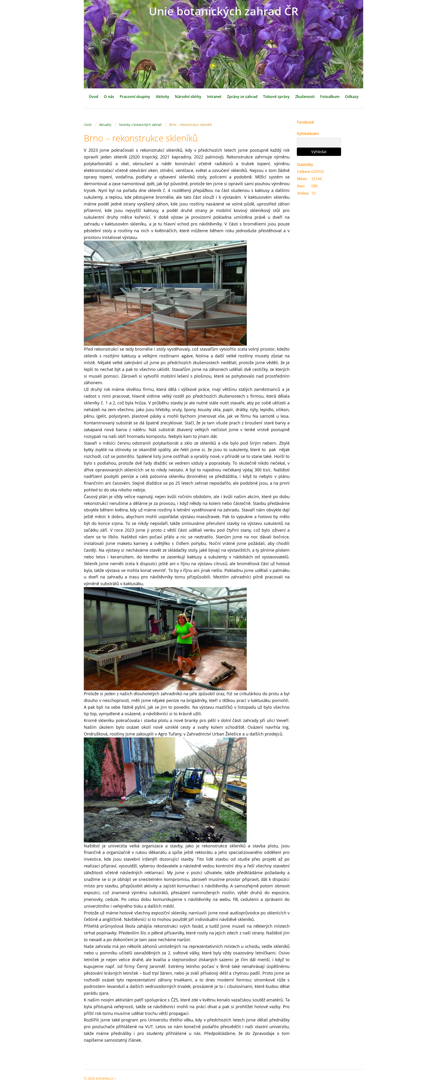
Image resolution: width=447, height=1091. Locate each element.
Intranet (214, 96)
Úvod (93, 96)
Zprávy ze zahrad (242, 96)
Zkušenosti (305, 96)
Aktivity (162, 96)
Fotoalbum (329, 96)
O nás (109, 96)
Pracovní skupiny (135, 96)
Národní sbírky (188, 96)
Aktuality (105, 124)
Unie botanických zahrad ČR (223, 11)
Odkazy (352, 96)
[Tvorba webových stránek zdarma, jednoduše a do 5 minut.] (115, 1079)
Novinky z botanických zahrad (140, 124)
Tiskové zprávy (276, 96)
